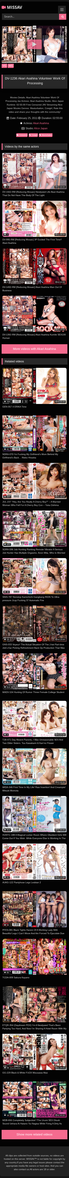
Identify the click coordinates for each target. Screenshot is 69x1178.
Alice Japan (40, 128)
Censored (23, 135)
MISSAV (14, 7)
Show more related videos (34, 1134)
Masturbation (47, 135)
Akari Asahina (41, 123)
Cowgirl (34, 135)
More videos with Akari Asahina (34, 348)
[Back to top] (59, 1168)
